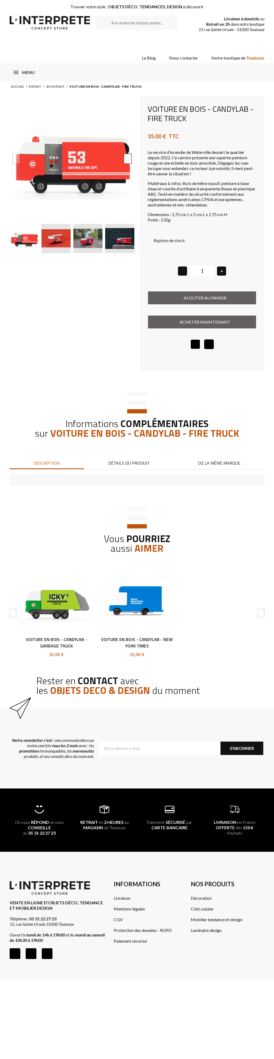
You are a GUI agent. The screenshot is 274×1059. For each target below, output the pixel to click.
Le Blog (149, 57)
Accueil (17, 86)
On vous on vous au (39, 827)
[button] (16, 159)
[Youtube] (47, 953)
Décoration (201, 898)
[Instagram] (31, 953)
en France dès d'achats (235, 827)
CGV (118, 919)
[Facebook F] (15, 953)
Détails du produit (129, 463)
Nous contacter (183, 57)
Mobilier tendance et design (216, 919)
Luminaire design (206, 930)
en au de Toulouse (104, 825)
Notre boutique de (238, 57)
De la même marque (219, 463)
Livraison (122, 898)
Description (47, 463)
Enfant (35, 86)
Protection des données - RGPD (143, 930)
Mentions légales (129, 908)
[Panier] (255, 44)
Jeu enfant (55, 86)
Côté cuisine (202, 908)
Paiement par (169, 825)
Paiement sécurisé (130, 940)
